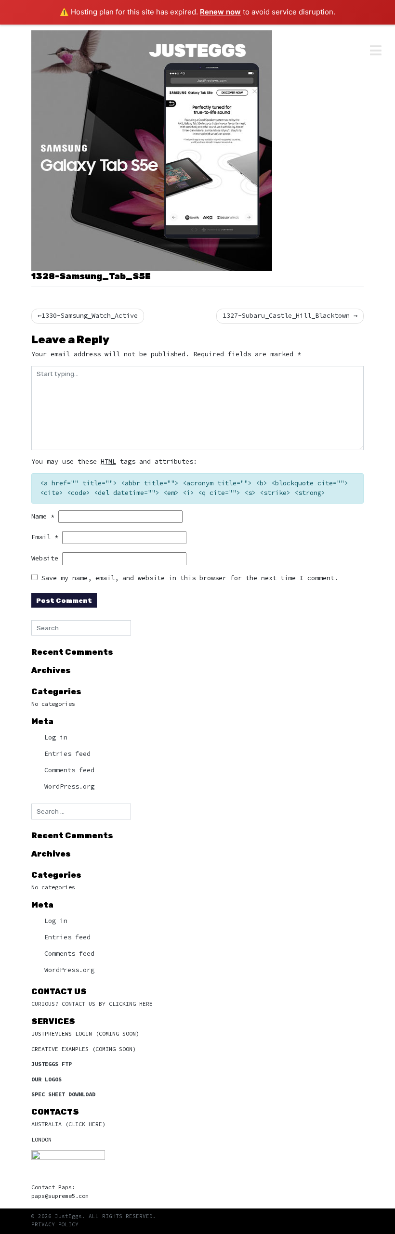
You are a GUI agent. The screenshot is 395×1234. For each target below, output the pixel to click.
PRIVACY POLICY (55, 1224)
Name (42, 516)
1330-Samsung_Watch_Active (89, 316)
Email (44, 537)
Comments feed (69, 770)
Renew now (220, 11)
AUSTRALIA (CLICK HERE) (68, 1124)
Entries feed (67, 754)
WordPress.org (69, 786)
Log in (55, 737)
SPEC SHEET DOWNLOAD (63, 1094)
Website (44, 558)
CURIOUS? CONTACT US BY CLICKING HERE (92, 1003)
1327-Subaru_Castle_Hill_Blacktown (286, 316)
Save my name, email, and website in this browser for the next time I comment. (189, 578)
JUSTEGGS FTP (51, 1063)
